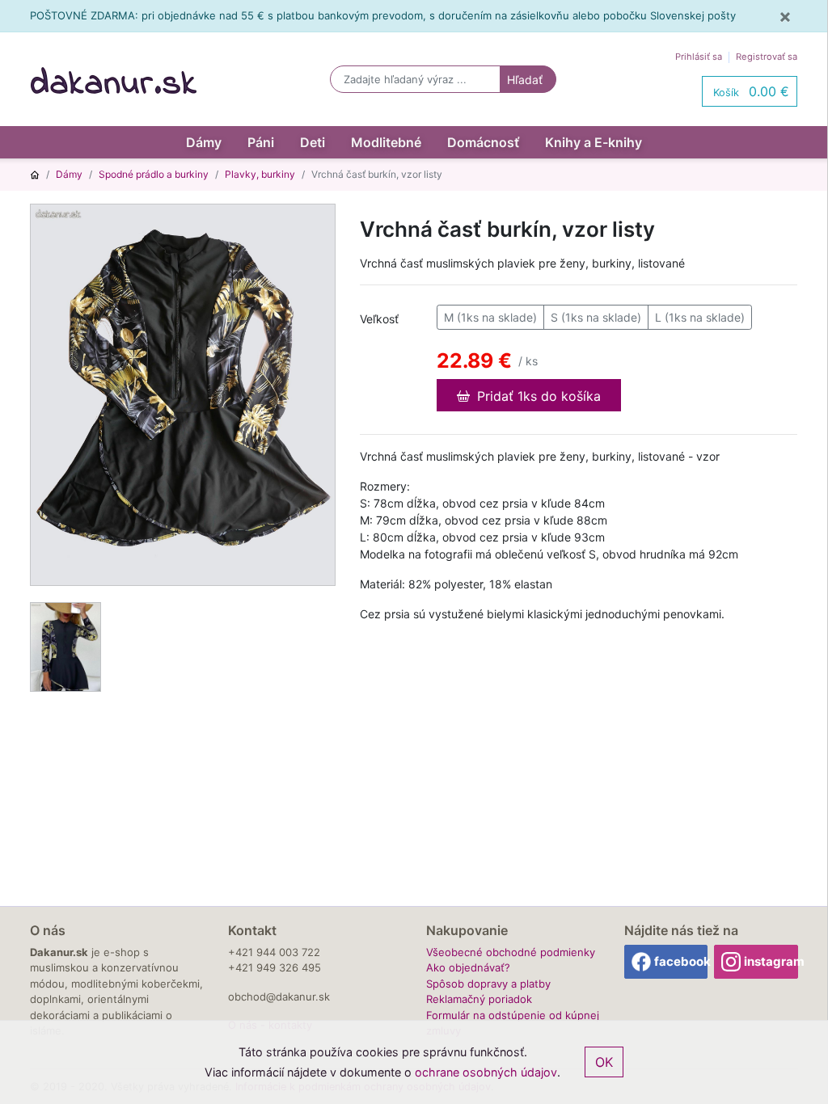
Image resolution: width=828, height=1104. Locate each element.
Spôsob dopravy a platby (488, 983)
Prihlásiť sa (698, 56)
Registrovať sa (766, 56)
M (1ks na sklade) (490, 317)
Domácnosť (483, 142)
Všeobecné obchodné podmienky (510, 952)
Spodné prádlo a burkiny (154, 174)
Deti (312, 142)
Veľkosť (379, 319)
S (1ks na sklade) (596, 317)
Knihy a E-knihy (593, 142)
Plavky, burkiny (260, 174)
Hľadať (525, 79)
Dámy (204, 142)
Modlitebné (386, 142)
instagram (771, 961)
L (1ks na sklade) (700, 317)
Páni (260, 142)
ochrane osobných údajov (486, 1072)
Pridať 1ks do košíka (537, 396)
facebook (681, 961)
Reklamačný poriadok (479, 998)
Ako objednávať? (468, 967)
